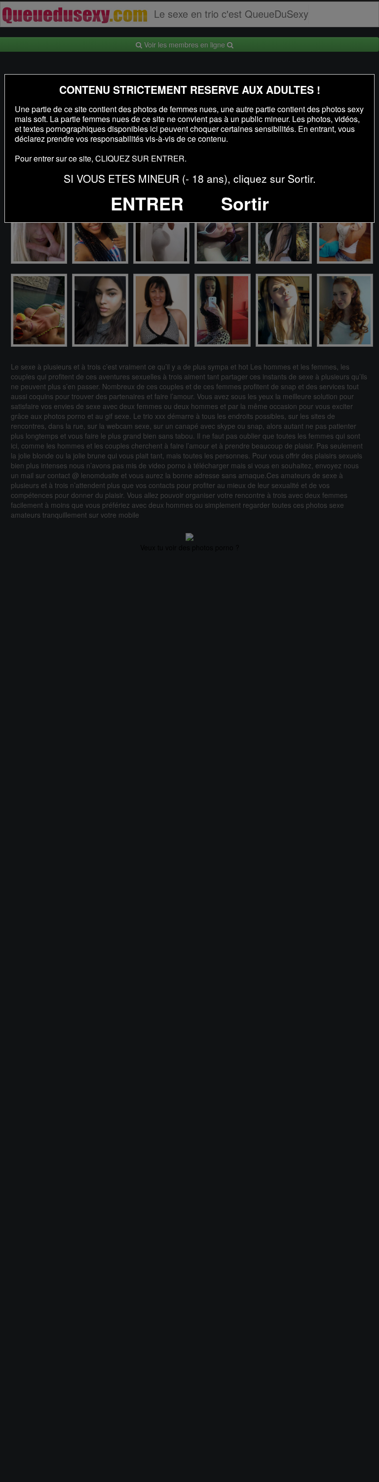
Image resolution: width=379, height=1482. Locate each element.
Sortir (245, 203)
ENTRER (147, 203)
